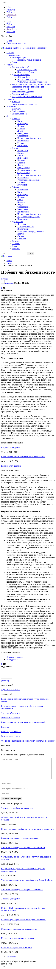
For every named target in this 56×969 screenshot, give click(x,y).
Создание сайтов (20, 94)
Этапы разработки (25, 72)
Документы (17, 221)
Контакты (11, 106)
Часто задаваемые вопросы (24, 104)
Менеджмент (23, 133)
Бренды (20, 121)
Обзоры (15, 187)
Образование (23, 136)
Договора (21, 224)
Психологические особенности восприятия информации (27, 829)
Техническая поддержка (23, 92)
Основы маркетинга (26, 170)
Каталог (15, 241)
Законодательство (25, 226)
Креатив (21, 128)
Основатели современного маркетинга (19, 929)
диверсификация (9, 645)
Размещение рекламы (16, 43)
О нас (9, 41)
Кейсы (20, 155)
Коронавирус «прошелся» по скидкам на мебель (23, 920)
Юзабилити (22, 145)
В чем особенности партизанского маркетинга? (23, 456)
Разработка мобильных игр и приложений (31, 84)
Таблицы (21, 239)
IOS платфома (23, 77)
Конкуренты (12, 659)
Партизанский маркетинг (29, 138)
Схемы (20, 236)
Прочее (20, 234)
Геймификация (13, 55)
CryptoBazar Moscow (10, 689)
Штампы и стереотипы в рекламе (16, 947)
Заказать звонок (19, 114)
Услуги (10, 65)
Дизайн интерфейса (21, 74)
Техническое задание (27, 69)
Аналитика (22, 150)
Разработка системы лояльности (27, 96)
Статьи (15, 148)
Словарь (16, 243)
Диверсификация (15, 657)
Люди (20, 131)
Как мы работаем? (20, 67)
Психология (23, 141)
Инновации (22, 123)
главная (10, 52)
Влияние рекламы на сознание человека (19, 838)
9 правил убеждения (10, 447)
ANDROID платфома (27, 79)
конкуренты (40, 312)
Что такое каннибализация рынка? (17, 808)
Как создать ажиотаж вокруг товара (17, 938)
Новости (11, 99)
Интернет (21, 126)
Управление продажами (28, 180)
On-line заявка (18, 111)
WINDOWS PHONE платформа (32, 82)
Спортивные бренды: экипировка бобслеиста (22, 889)
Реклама (21, 143)
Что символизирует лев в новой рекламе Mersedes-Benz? (27, 880)
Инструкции (23, 229)
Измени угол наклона (11, 466)
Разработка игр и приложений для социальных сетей (28, 88)
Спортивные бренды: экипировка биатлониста (23, 847)
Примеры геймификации (29, 60)
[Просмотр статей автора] (6, 678)
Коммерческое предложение (30, 231)
